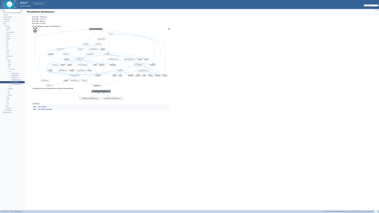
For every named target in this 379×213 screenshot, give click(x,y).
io (7, 47)
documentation (11, 32)
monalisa (10, 88)
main (8, 49)
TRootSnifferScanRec (45, 109)
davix (9, 64)
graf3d (8, 38)
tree (8, 106)
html (8, 45)
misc (8, 54)
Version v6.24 (38, 3)
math (8, 51)
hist (7, 43)
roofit (8, 99)
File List (7, 25)
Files (4, 23)
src (10, 86)
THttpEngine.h (15, 75)
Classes (377, 10)
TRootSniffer (42, 107)
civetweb (12, 69)
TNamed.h (43, 17)
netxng (10, 95)
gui (7, 41)
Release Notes (7, 112)
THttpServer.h (15, 77)
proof (8, 97)
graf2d (8, 36)
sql (7, 101)
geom (8, 34)
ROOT (3, 10)
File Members (8, 110)
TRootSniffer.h (15, 82)
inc (10, 71)
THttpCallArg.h (15, 73)
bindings (9, 28)
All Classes (6, 21)
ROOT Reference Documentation (12, 12)
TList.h (43, 19)
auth (9, 62)
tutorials (9, 108)
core (8, 30)
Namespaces (6, 19)
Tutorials (5, 15)
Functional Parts (7, 17)
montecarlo (10, 56)
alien (9, 60)
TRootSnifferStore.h (16, 84)
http (9, 67)
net (7, 58)
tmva (8, 104)
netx (9, 93)
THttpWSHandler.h (16, 80)
